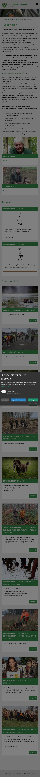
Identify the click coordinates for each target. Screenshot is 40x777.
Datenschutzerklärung (7, 386)
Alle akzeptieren (32, 400)
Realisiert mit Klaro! (33, 403)
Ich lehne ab (5, 400)
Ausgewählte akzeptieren (18, 400)
